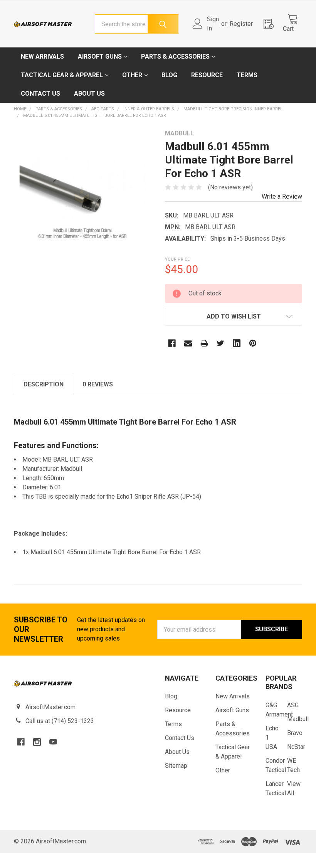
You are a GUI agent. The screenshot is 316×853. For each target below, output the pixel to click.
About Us (89, 93)
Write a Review (282, 196)
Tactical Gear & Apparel (62, 75)
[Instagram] (37, 742)
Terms (247, 75)
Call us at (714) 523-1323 (59, 721)
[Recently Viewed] (271, 24)
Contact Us (40, 93)
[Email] (188, 343)
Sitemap (176, 765)
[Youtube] (53, 742)
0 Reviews (97, 384)
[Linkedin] (237, 343)
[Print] (204, 343)
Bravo (295, 733)
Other (132, 75)
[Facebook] (172, 343)
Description (44, 384)
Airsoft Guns (100, 56)
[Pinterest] (253, 343)
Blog (169, 75)
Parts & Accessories (175, 56)
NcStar (296, 746)
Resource (207, 75)
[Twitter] (220, 343)
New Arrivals (42, 56)
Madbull (298, 719)
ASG (293, 705)
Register (241, 23)
